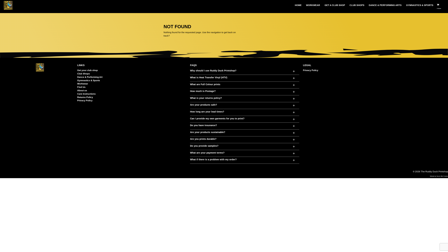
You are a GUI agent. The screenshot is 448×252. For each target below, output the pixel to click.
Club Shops (357, 5)
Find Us (81, 87)
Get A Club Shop (335, 5)
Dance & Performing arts (385, 5)
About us (82, 90)
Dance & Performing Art (89, 77)
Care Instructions (86, 94)
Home (298, 5)
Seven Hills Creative (442, 176)
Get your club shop (87, 70)
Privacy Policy (85, 100)
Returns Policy (85, 97)
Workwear (313, 5)
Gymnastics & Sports (419, 5)
